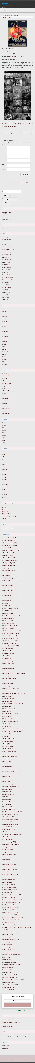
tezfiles (3, 215)
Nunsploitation (6, 408)
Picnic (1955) (6, 764)
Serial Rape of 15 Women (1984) (10, 814)
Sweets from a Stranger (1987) (10, 638)
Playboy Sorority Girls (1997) (10, 751)
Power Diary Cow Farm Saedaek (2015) (12, 899)
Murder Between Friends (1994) (10, 889)
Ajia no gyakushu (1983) (9, 829)
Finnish (5, 334)
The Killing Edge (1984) (8, 967)
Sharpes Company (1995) (9, 618)
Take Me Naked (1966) (8, 628)
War (4, 294)
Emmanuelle (6, 396)
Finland (5, 494)
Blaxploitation (6, 401)
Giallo (4, 380)
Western (5, 297)
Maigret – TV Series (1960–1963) (11, 645)
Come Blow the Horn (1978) (9, 897)
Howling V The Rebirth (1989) (10, 847)
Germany (14, 126)
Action (4, 237)
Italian (4, 319)
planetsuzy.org (6, 1048)
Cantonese (5, 336)
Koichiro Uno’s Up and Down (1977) (11, 819)
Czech (4, 354)
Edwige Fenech (6, 406)
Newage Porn (6, 279)
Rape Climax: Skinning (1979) (10, 756)
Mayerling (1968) (7, 547)
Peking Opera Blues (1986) (9, 854)
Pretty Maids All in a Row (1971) (10, 713)
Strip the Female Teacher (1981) (10, 678)
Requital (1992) (6, 744)
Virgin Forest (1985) (7, 671)
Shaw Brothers (6, 413)
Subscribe (17, 1005)
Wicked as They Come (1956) (10, 914)
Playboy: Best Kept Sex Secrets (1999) (12, 894)
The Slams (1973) (7, 651)
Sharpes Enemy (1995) (8, 552)
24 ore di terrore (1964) (8, 746)
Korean (5, 364)
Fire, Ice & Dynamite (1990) (9, 887)
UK (4, 462)
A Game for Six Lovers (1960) (10, 771)
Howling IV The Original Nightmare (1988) (13, 917)
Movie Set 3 (4, 509)
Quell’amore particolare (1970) (10, 974)
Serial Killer (6, 398)
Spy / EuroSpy (6, 375)
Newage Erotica (7, 277)
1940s (6, 126)
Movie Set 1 (4, 506)
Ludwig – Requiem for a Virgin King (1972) (13, 703)
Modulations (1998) (7, 972)
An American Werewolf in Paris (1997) (12, 919)
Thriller (4, 292)
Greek (4, 326)
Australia (5, 474)
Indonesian (5, 331)
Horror (4, 269)
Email (3, 165)
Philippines (5, 484)
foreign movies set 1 (6, 511)
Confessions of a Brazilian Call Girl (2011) (13, 731)
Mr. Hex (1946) (6, 957)
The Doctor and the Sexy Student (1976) (12, 954)
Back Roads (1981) (7, 947)
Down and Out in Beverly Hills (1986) (12, 964)
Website (3, 169)
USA (4, 452)
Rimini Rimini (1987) (8, 934)
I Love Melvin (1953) (8, 944)
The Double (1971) (7, 706)
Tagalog (5, 341)
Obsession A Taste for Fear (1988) (11, 633)
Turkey (4, 492)
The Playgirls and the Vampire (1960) (12, 630)
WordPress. (24, 1059)
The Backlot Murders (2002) (9, 668)
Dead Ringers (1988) (8, 661)
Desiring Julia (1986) (8, 882)
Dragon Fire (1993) (7, 595)
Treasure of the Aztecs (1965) (10, 542)
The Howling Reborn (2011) (9, 708)
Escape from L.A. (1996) (9, 653)
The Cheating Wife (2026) (9, 909)
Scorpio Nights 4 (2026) (8, 987)
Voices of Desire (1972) (8, 949)
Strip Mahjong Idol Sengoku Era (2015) (12, 902)
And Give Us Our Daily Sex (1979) (11, 907)
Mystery (5, 274)
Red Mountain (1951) (8, 857)
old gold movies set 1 (7, 515)
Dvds (4, 393)
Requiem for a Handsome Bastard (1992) (12, 598)
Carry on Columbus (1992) (9, 588)
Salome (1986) (6, 781)
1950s (4, 437)
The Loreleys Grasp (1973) (9, 565)
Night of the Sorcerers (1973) (10, 570)
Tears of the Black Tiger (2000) (10, 977)
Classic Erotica (6, 249)
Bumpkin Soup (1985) (8, 852)
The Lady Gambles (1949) (9, 794)
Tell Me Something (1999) (9, 585)
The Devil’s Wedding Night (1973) (11, 786)
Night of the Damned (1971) (9, 864)
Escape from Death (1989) (9, 924)
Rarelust (6, 3)
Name (3, 160)
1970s (4, 432)
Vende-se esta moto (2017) (9, 982)
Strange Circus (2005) (8, 648)
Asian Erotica (6, 247)
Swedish (5, 324)
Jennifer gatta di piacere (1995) (10, 984)
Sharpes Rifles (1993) (8, 766)
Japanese (5, 316)
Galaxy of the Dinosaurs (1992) (10, 932)
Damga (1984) (6, 872)
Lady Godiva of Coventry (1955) (10, 874)
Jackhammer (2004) (8, 806)
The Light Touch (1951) (8, 663)
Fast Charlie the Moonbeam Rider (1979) (12, 615)
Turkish (5, 361)
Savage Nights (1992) (8, 969)
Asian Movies (5, 518)
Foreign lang (6, 267)
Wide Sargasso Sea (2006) (9, 590)
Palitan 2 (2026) (7, 761)
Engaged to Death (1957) (9, 801)
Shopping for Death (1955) (8, 133)
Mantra (19, 1059)
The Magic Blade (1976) (8, 555)
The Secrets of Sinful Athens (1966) (11, 844)
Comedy (5, 254)
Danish (4, 329)
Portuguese (6, 351)
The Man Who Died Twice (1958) (10, 912)
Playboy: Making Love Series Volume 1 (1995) (14, 979)
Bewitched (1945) (7, 804)
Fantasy (9, 17)
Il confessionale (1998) (8, 683)
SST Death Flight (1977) (9, 809)
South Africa (6, 487)
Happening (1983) (7, 605)
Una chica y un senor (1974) (9, 884)
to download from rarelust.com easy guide (19, 182)
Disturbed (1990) (7, 656)
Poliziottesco (6, 378)
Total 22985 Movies (6, 212)
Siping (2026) (6, 837)
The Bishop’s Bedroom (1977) (10, 718)
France (4, 457)
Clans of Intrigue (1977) (8, 623)
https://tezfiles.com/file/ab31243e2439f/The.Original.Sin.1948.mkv (17, 123)
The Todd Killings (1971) (9, 952)
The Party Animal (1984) (9, 738)
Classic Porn (6, 252)
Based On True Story (8, 391)
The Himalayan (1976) (8, 620)
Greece (5, 482)
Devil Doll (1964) (7, 573)
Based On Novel (7, 383)
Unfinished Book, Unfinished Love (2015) (12, 834)
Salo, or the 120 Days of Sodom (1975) (12, 578)
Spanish (5, 311)
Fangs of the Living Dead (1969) (10, 721)
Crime (4, 257)
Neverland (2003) (7, 676)
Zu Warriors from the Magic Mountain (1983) (13, 774)
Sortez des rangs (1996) (8, 698)
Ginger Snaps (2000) (8, 849)
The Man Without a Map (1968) (10, 869)
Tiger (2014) (6, 568)
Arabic (4, 344)
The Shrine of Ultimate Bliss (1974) (11, 550)
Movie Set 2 (4, 507)
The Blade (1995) (7, 711)
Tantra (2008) (6, 681)
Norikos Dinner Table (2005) (9, 962)
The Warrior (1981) (7, 789)
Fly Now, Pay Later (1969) (9, 922)
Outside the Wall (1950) (8, 989)
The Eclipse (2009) (7, 600)
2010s (4, 422)
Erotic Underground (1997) (9, 831)
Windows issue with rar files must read (11, 1022)
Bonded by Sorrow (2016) (9, 904)
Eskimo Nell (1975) (7, 937)
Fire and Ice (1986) (7, 892)
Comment (3, 147)
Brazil (4, 472)
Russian (5, 359)
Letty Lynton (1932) (7, 583)
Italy (4, 454)
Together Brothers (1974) (27, 133)
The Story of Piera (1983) (9, 879)
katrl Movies (6, 1045)
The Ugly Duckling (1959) (9, 563)
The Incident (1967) (7, 942)
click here (14, 228)
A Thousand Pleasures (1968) (10, 643)
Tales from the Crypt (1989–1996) (9, 516)
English (5, 309)
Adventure (5, 239)
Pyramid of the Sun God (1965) (10, 545)
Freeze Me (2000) (7, 726)
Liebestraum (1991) (7, 716)
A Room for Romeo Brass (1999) (10, 728)
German (9, 126)
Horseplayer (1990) (7, 658)
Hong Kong (5, 477)
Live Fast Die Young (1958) (9, 537)
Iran (4, 489)
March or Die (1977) (7, 862)
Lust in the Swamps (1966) (9, 842)
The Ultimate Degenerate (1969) (10, 640)
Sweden (5, 469)
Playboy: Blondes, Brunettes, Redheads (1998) (14, 673)
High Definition (6, 386)
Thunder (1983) (6, 796)
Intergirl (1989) (6, 580)
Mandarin (5, 339)
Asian (4, 244)
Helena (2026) (6, 686)
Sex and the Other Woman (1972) (11, 939)
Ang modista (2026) (7, 610)
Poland (4, 497)
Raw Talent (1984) (7, 821)
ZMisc (4, 299)
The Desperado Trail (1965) (9, 691)
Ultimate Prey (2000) (8, 741)
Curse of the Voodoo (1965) (9, 540)
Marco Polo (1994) (7, 759)
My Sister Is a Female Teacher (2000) (12, 754)
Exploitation (6, 373)
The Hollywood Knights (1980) (10, 625)
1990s (4, 427)
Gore (4, 388)
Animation (5, 242)
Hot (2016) (5, 603)
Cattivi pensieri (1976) (8, 877)
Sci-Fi (4, 284)
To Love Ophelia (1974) (8, 816)
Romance (5, 282)
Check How (8, 182)
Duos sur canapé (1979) (8, 666)
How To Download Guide (7, 1019)
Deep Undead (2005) (8, 593)
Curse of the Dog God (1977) (10, 635)
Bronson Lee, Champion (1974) (10, 560)
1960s (4, 435)
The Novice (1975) (7, 859)
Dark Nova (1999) (7, 733)
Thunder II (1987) (7, 799)
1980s (4, 430)
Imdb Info (14, 56)
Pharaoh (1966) (6, 575)
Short (4, 289)
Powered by (13, 1010)
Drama (4, 262)
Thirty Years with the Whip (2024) (11, 824)
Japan (4, 464)
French (4, 314)
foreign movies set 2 (6, 513)
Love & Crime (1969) (8, 696)
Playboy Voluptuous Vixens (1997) (11, 608)
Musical (5, 403)
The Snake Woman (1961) (9, 723)
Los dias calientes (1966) (9, 867)
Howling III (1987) (7, 776)
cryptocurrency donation (7, 1026)
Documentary (6, 259)
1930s (4, 442)
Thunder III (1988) (7, 791)
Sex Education (6, 287)
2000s (4, 425)
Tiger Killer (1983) (7, 959)
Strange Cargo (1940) (8, 839)
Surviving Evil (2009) (8, 749)
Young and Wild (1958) (8, 613)
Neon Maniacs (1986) (8, 779)
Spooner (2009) (6, 736)
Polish (4, 356)
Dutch (4, 349)
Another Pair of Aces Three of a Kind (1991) (13, 811)
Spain (4, 459)
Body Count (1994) (7, 826)
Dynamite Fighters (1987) (9, 558)
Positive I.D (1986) (7, 769)
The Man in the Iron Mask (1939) (11, 688)
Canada (5, 479)
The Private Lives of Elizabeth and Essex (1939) (14, 693)
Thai (4, 346)
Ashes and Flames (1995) (9, 784)
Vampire (5, 411)
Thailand (5, 467)
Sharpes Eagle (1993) (8, 701)
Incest (4, 272)
